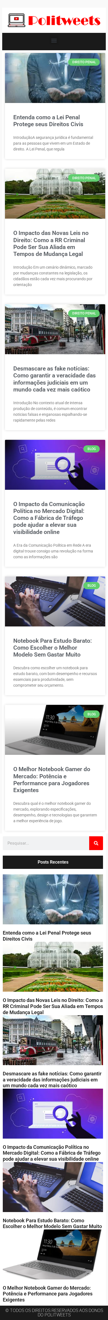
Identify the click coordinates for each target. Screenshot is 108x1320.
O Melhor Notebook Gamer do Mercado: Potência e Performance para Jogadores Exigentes (51, 779)
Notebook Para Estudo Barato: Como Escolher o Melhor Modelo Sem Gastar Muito (52, 647)
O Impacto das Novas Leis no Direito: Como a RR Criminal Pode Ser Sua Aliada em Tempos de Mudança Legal (51, 243)
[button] (54, 40)
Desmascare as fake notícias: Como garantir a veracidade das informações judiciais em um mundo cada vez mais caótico (54, 379)
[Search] (96, 843)
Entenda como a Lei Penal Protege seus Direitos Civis (48, 121)
